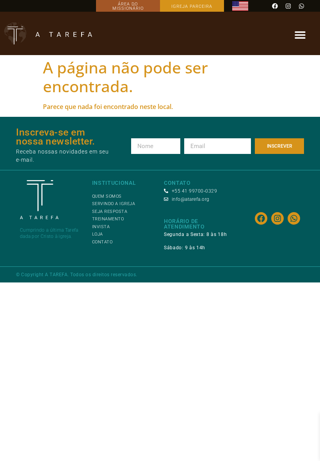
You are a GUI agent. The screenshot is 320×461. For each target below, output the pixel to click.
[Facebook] (274, 6)
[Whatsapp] (301, 6)
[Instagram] (288, 6)
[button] (300, 35)
